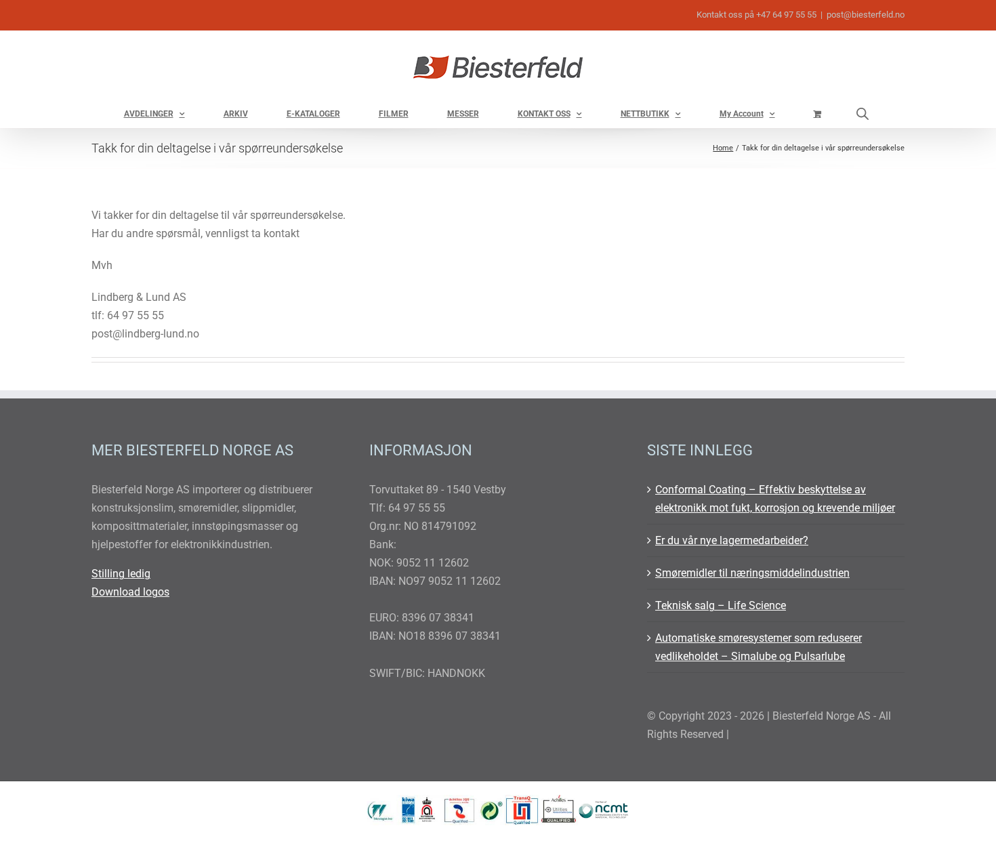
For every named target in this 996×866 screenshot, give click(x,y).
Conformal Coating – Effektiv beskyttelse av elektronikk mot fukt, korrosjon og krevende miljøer (775, 498)
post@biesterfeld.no (866, 14)
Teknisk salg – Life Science (720, 605)
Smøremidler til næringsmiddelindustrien (752, 572)
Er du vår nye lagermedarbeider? (731, 540)
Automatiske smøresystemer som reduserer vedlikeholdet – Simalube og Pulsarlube (758, 647)
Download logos (130, 591)
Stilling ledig (120, 573)
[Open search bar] (862, 113)
